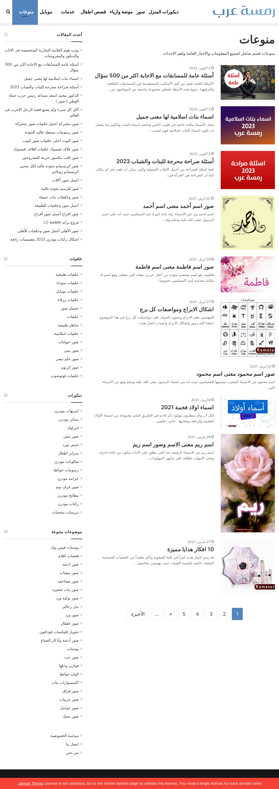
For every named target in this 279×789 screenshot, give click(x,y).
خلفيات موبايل (67, 291)
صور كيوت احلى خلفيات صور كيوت (51, 140)
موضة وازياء (121, 11)
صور (141, 11)
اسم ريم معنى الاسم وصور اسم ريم (173, 444)
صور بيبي (71, 350)
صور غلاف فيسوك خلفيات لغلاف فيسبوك (46, 149)
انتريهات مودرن (66, 411)
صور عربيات (69, 699)
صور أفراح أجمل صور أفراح (56, 214)
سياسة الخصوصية (64, 735)
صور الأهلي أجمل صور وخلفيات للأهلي (48, 231)
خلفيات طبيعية (67, 274)
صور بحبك (71, 716)
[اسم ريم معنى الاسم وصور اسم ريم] (248, 483)
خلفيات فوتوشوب (65, 376)
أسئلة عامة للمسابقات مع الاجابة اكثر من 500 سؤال (154, 75)
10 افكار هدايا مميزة (190, 549)
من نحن (72, 752)
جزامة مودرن (68, 478)
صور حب (71, 657)
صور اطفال (70, 623)
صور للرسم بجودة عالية (60, 188)
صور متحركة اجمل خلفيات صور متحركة (47, 124)
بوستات (73, 649)
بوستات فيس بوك (64, 547)
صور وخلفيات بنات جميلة (59, 197)
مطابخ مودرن (68, 495)
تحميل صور (70, 308)
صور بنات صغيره (65, 589)
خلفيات (73, 316)
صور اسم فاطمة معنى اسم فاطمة (174, 266)
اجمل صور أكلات (65, 180)
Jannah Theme (30, 783)
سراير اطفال (68, 453)
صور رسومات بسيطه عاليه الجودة (52, 132)
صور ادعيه (70, 564)
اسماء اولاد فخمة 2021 (187, 407)
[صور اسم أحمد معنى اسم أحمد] (248, 223)
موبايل (46, 11)
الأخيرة (138, 614)
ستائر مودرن (69, 419)
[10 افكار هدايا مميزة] (248, 566)
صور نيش (71, 436)
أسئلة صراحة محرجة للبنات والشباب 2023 (165, 161)
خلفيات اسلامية (66, 333)
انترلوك (73, 428)
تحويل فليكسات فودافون (59, 632)
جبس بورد (71, 444)
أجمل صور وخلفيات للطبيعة (57, 205)
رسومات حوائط (66, 470)
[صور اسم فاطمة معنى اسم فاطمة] (248, 274)
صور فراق (70, 691)
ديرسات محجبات (65, 512)
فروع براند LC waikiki (61, 222)
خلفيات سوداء (67, 283)
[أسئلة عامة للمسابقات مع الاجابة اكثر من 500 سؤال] (248, 82)
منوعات (26, 11)
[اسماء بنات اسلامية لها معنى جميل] (248, 125)
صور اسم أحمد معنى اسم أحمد (178, 206)
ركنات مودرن (68, 504)
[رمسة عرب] (244, 11)
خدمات (68, 11)
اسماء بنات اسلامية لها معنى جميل (175, 116)
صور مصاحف (68, 581)
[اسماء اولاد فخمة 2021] (248, 412)
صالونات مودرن (66, 461)
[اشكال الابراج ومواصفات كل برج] (248, 328)
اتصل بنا (72, 744)
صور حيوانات (68, 342)
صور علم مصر (67, 359)
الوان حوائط (69, 674)
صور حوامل (69, 708)
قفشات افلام (68, 556)
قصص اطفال (93, 11)
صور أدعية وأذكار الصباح (60, 640)
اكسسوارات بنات (65, 682)
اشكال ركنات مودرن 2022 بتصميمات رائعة (44, 239)
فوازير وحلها (69, 665)
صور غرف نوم (67, 487)
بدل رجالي (70, 606)
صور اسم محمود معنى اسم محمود (235, 374)
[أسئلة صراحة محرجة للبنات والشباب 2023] (248, 170)
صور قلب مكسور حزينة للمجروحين (50, 157)
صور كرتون (70, 367)
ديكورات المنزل (164, 11)
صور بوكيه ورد (67, 598)
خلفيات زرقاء (68, 300)
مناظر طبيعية (68, 325)
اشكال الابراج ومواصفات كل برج (177, 309)
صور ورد (72, 615)
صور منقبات (69, 572)
